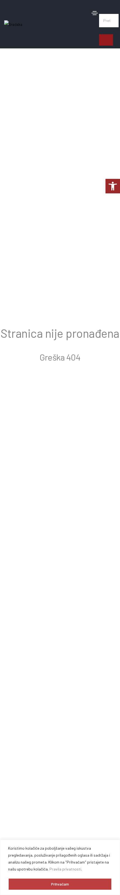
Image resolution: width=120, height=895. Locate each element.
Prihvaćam (60, 884)
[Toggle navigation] (95, 13)
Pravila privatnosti (65, 869)
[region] (60, 867)
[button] (109, 8)
